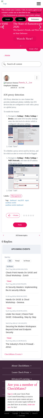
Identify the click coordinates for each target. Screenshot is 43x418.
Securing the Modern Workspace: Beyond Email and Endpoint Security (21, 329)
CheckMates (13, 354)
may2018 (21, 200)
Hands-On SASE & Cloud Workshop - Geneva (17, 301)
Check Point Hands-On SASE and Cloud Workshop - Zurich (21, 274)
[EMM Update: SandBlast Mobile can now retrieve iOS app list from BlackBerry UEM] (39, 235)
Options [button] (38, 55)
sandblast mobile (10, 203)
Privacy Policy (36, 12)
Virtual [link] (17, 261)
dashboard (13, 200)
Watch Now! (18, 38)
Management (16, 196)
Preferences (35, 19)
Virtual (9, 281)
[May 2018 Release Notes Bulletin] (4, 235)
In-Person (10, 266)
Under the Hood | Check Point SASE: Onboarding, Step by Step (21, 315)
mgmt (27, 200)
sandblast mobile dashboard (14, 205)
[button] (7, 19)
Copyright (15, 413)
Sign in (10, 394)
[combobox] (21, 64)
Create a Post (33, 49)
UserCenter (22, 415)
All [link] (10, 261)
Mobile (7, 55)
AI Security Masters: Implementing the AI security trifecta (21, 288)
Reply (20, 225)
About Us (35, 413)
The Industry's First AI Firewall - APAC (20, 345)
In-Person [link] (27, 261)
